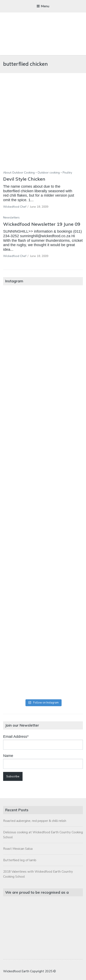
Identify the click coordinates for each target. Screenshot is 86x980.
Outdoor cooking (49, 173)
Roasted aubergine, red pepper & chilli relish (34, 821)
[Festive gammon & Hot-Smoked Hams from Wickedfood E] (43, 628)
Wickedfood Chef (14, 207)
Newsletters (11, 218)
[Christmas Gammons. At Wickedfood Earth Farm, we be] (43, 538)
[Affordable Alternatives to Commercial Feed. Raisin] (43, 493)
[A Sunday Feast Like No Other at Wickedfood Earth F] (43, 673)
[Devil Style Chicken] (43, 128)
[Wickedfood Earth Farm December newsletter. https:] (43, 314)
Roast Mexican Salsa (18, 849)
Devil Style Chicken (24, 179)
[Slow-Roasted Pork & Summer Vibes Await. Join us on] (43, 359)
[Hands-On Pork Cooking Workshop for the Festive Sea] (43, 404)
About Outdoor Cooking (19, 173)
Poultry (67, 173)
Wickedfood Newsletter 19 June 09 (41, 224)
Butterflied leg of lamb (19, 860)
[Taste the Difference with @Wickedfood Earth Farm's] (43, 583)
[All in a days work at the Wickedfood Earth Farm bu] (43, 449)
